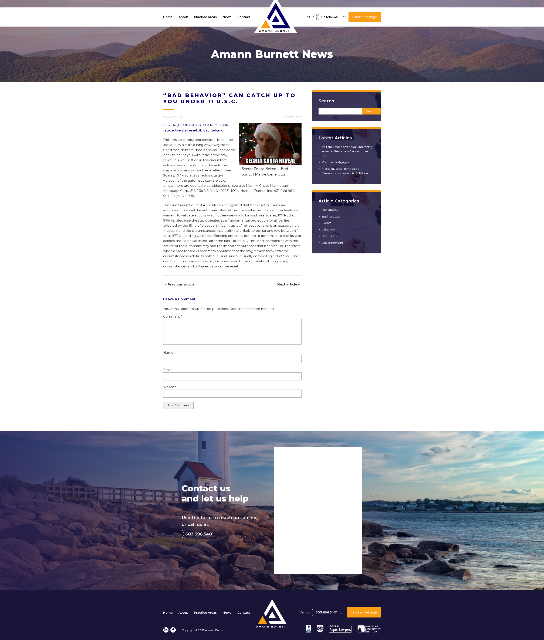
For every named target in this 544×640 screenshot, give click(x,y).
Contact (243, 17)
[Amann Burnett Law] (272, 626)
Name (168, 352)
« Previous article (179, 284)
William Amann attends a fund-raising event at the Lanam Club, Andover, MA (347, 151)
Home (168, 17)
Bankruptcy (330, 210)
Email (167, 370)
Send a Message (364, 612)
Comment (172, 316)
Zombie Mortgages (335, 162)
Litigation (328, 229)
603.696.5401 (329, 17)
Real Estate (329, 236)
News (227, 17)
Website (170, 387)
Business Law (331, 216)
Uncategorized (332, 242)
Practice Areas (205, 17)
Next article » (288, 284)
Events (326, 223)
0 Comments (293, 116)
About (183, 17)
